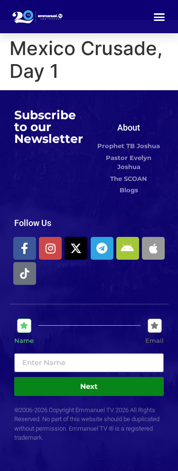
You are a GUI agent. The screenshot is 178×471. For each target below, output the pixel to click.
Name (24, 341)
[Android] (127, 248)
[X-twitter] (76, 248)
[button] (159, 17)
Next (89, 386)
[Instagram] (50, 248)
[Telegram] (102, 248)
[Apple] (153, 248)
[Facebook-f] (24, 248)
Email (154, 341)
